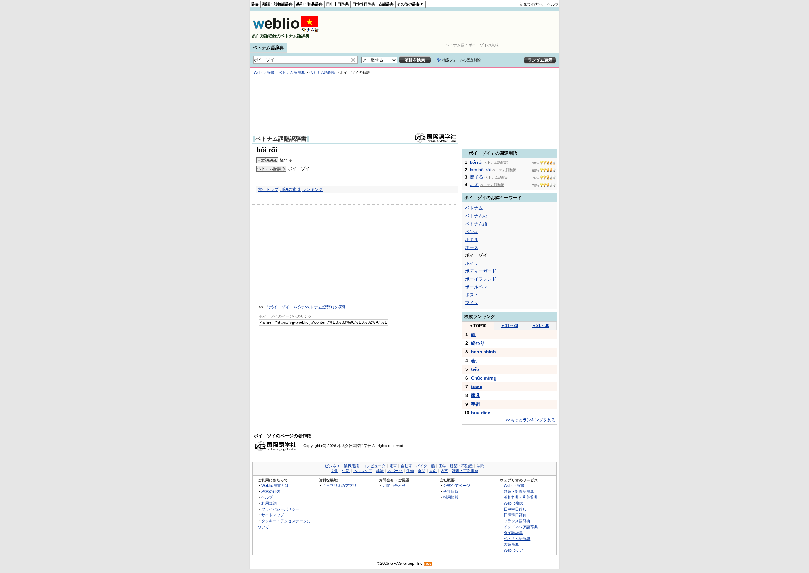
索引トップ (268, 189)
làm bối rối (480, 169)
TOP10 (477, 325)
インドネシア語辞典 (521, 527)
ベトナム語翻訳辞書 (281, 139)
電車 (393, 466)
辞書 (255, 4)
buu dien (480, 412)
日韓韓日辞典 (363, 4)
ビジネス (332, 466)
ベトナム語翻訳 (322, 72)
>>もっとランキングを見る (530, 419)
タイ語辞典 (513, 532)
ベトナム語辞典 (268, 47)
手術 (475, 404)
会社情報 (451, 491)
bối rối (476, 162)
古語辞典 (386, 4)
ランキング (312, 189)
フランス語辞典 (517, 521)
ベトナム (474, 207)
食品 (421, 471)
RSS (428, 563)
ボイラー (474, 263)
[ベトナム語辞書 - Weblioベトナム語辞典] (285, 30)
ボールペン (476, 286)
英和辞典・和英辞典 (521, 497)
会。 (475, 360)
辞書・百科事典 (465, 471)
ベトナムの (476, 215)
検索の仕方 (270, 491)
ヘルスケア (362, 471)
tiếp (475, 369)
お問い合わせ (394, 485)
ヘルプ (553, 4)
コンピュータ (374, 466)
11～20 (509, 325)
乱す (474, 184)
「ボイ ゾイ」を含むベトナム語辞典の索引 (306, 307)
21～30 (540, 325)
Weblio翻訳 (513, 503)
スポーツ (395, 471)
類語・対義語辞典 (277, 4)
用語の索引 (290, 189)
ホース (471, 247)
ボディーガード (480, 271)
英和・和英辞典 (309, 4)
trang (477, 386)
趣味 (380, 471)
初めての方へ (531, 4)
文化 (334, 471)
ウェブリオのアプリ (339, 485)
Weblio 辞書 (264, 72)
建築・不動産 (461, 466)
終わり (477, 343)
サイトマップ (272, 515)
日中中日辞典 (337, 4)
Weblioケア (513, 550)
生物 (410, 471)
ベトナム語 (476, 223)
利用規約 (269, 503)
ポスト (471, 294)
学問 (480, 466)
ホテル (471, 239)
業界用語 (351, 466)
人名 (433, 471)
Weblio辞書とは (275, 485)
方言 (444, 471)
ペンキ (471, 231)
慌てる (476, 177)
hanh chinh (483, 351)
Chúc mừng (483, 378)
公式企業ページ (456, 485)
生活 (346, 471)
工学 (442, 466)
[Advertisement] (444, 27)
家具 (475, 395)
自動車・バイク (414, 466)
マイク (471, 302)
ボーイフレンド (480, 278)
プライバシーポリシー (280, 509)
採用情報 (451, 497)
